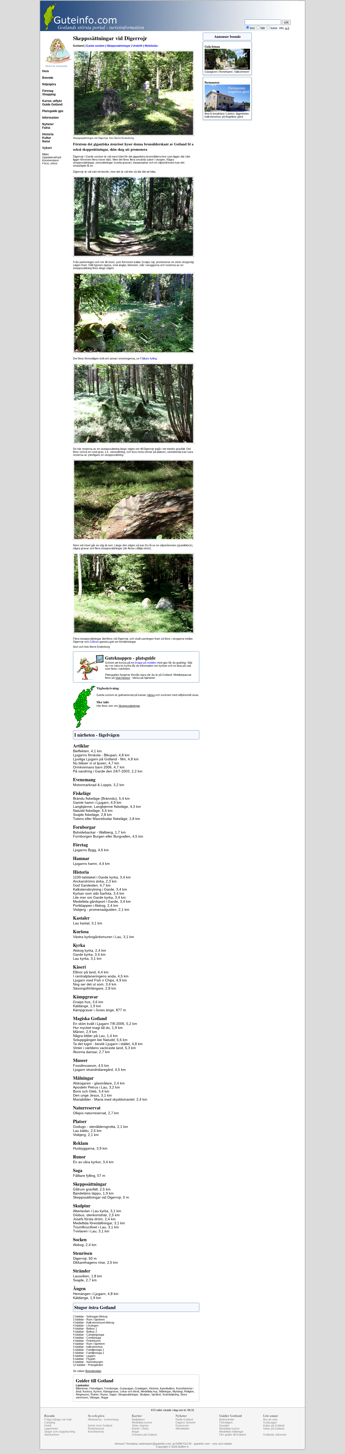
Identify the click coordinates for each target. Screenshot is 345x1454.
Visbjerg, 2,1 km (86, 1135)
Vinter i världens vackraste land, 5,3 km (104, 1048)
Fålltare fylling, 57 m (89, 1176)
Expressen (182, 1425)
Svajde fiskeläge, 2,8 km (92, 815)
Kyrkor (97, 1391)
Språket (156, 1394)
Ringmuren (82, 1394)
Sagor (113, 1394)
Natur (46, 141)
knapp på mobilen (145, 662)
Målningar (165, 1391)
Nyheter (48, 124)
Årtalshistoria (96, 1428)
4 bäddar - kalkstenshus (88, 1346)
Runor (104, 1394)
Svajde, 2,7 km (85, 1280)
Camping (49, 1422)
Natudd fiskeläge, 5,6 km (93, 811)
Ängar (104, 1397)
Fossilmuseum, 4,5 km (91, 1065)
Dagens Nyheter (186, 1422)
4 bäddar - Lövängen (85, 1325)
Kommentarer (50, 160)
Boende (47, 78)
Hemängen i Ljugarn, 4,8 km (95, 1294)
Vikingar (95, 1397)
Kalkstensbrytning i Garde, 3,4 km (100, 889)
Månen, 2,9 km (85, 1032)
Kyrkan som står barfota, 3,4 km (98, 893)
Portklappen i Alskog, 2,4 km (95, 905)
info (281, 28)
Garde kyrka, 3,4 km (89, 954)
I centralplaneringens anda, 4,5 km (101, 976)
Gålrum (94, 641)
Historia (48, 134)
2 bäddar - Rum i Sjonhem (89, 1319)
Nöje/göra (49, 84)
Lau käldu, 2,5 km (87, 1131)
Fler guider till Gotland (232, 1434)
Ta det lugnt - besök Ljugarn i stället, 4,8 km (108, 1044)
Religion (189, 1391)
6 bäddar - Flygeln (84, 1358)
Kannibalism (167, 1388)
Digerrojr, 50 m (85, 1258)
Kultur (46, 138)
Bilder (45, 154)
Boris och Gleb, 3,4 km (91, 1091)
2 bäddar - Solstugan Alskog (90, 1316)
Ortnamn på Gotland (144, 1434)
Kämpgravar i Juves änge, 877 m (99, 1010)
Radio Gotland (184, 1419)
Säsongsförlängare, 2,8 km (94, 988)
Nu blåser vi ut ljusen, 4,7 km (96, 763)
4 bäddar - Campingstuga (88, 1334)
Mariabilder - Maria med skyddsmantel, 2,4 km (110, 1099)
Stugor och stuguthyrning (59, 1431)
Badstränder (226, 1419)
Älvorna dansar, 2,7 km (91, 1052)
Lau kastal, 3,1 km (87, 923)
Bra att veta (270, 1419)
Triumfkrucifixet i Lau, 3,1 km (96, 1227)
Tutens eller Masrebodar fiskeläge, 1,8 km (106, 819)
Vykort (47, 148)
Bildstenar (82, 1388)
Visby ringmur (140, 1425)
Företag (47, 91)
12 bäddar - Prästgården (88, 1364)
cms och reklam (222, 1443)
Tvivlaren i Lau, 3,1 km (91, 1231)
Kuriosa (87, 1391)
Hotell (47, 1425)
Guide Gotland (52, 104)
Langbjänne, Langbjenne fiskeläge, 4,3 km (107, 806)
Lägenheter (51, 1428)
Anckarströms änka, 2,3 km (95, 881)
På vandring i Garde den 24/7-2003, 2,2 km (107, 771)
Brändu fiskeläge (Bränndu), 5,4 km (101, 798)
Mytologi (178, 1391)
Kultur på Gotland (273, 1425)
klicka (151, 694)
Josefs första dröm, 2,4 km (94, 1219)
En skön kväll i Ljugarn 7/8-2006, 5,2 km (105, 1024)
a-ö (287, 28)
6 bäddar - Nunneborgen (88, 1361)
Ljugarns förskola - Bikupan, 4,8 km (101, 755)
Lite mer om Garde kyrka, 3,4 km (99, 897)
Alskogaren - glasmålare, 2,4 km (99, 1083)
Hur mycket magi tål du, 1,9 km (98, 1028)
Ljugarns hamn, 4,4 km (91, 864)
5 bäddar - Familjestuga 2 (88, 1352)
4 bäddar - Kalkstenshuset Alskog (93, 1322)
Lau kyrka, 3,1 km (87, 958)
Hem (45, 71)
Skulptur (145, 1394)
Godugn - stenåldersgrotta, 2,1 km (100, 1127)
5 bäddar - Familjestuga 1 (88, 1349)
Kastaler (224, 1425)
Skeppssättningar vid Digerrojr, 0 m (101, 1197)
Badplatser (138, 1419)
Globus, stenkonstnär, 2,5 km (96, 1215)
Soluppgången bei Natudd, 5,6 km (100, 1040)
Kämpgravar (110, 1391)
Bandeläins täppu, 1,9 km (93, 1193)
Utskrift (137, 45)
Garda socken (95, 45)
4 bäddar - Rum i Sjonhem (89, 1343)
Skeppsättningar (128, 1394)
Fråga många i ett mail (57, 1419)
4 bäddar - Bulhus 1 (85, 1328)
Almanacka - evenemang (103, 1419)
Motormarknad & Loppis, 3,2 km (98, 785)
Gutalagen (141, 1388)
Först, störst (49, 163)
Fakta (46, 127)
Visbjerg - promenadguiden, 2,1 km (101, 909)
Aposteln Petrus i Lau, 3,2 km (96, 1087)
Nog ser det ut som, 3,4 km (94, 984)
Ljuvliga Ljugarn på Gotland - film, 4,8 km (106, 759)
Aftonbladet (182, 1428)
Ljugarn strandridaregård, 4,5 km (99, 1070)
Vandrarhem (51, 1434)
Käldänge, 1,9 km (87, 1006)
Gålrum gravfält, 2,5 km (92, 1189)
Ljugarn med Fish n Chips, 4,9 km (100, 980)
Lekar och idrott (129, 1391)
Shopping (49, 94)
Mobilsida (151, 45)
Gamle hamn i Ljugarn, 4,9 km (97, 802)
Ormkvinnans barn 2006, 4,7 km (99, 767)
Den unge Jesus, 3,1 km (92, 1095)
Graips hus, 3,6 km (88, 1002)
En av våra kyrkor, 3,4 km (93, 1162)
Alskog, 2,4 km (84, 1245)
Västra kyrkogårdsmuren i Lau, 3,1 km (103, 937)
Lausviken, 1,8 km (87, 1276)
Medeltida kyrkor (142, 1422)
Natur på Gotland (273, 1428)
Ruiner (95, 1394)
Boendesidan (93, 1370)
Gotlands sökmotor (275, 1434)
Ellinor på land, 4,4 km (91, 972)
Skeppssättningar (118, 45)
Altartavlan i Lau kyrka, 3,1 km (97, 1211)
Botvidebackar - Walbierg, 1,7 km (99, 832)
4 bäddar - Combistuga (87, 1337)
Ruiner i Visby (140, 1428)
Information (50, 117)
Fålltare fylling (148, 358)
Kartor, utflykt (52, 101)
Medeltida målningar (231, 1431)
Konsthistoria (96, 1431)
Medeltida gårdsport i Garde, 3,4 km (102, 901)
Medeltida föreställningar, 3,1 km (99, 1223)
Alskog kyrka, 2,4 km (89, 950)
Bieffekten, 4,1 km (87, 751)
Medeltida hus (149, 1391)
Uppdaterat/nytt (51, 157)
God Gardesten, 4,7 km (92, 885)
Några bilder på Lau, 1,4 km (95, 1036)
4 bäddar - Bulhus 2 (85, 1331)
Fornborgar (111, 1388)
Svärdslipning (170, 1394)
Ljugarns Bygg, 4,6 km (91, 850)
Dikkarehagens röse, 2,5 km (95, 1262)
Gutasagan (126, 1388)
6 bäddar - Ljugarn (84, 1355)
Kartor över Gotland (100, 1425)
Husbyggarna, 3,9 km (90, 1148)
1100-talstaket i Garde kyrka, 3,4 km (102, 877)
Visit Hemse (122, 677)
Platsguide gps (52, 111)
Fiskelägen (96, 1388)
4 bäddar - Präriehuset (87, 1340)
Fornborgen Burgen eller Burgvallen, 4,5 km (108, 836)
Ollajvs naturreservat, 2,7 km (96, 1113)
